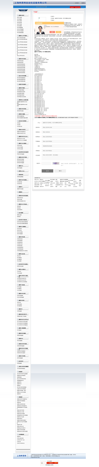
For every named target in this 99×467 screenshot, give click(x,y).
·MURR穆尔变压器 (20, 95)
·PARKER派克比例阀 (21, 67)
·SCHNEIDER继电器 (21, 368)
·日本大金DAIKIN (20, 438)
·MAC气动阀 (19, 17)
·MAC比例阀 (19, 20)
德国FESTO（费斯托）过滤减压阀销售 (58, 183)
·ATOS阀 (18, 124)
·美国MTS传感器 (20, 188)
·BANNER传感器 (20, 110)
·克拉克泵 (19, 207)
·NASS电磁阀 (19, 167)
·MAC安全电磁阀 (20, 30)
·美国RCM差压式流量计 (21, 420)
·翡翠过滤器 (19, 214)
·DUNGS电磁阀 (20, 295)
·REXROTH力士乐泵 (21, 138)
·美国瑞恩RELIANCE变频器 (22, 415)
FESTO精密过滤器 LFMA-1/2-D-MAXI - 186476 (52, 183)
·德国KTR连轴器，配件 (21, 390)
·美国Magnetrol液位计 (21, 427)
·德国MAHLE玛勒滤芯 (21, 375)
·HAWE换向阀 (19, 242)
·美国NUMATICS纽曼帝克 (22, 399)
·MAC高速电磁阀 (20, 32)
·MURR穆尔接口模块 (21, 91)
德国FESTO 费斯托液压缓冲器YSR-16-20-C (62, 183)
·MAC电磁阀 (19, 19)
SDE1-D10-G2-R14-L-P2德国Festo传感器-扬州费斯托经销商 (37, 183)
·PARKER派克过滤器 (21, 69)
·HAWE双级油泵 (20, 249)
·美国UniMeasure (20, 426)
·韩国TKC (19, 436)
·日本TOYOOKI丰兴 (20, 443)
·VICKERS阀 (19, 181)
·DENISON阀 (19, 199)
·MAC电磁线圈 (20, 27)
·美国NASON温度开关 (21, 131)
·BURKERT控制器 (20, 159)
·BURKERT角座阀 (20, 161)
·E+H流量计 (19, 330)
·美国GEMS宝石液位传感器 (22, 431)
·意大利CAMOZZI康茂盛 (21, 387)
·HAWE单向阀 (19, 239)
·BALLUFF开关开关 (20, 55)
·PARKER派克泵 (20, 62)
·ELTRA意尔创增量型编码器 (22, 223)
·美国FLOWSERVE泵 (21, 404)
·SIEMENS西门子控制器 (21, 316)
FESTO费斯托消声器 (53, 116)
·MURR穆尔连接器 (20, 93)
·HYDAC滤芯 (19, 145)
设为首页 (77, 2)
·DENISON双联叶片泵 (21, 201)
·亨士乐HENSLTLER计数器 (22, 321)
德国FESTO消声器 (45, 116)
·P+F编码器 (19, 288)
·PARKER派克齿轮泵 (21, 64)
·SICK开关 (19, 302)
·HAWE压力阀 (19, 244)
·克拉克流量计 (19, 209)
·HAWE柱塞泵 (19, 245)
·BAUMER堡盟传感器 (21, 81)
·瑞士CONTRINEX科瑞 (21, 378)
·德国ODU (19, 393)
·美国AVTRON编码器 (21, 400)
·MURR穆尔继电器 (20, 90)
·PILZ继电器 (19, 257)
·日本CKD (19, 441)
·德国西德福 (19, 377)
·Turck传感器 (19, 273)
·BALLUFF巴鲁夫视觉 (21, 37)
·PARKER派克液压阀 (21, 65)
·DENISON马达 (20, 197)
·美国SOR (19, 402)
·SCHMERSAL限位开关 (21, 278)
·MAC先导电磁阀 (20, 29)
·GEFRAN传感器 (20, 266)
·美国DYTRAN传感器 (21, 429)
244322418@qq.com (55, 456)
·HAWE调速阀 (19, 240)
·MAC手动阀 (19, 24)
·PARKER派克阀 (20, 60)
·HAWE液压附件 (20, 247)
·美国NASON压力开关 (21, 133)
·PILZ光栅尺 (19, 260)
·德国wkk (18, 385)
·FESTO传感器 (20, 232)
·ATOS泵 (18, 123)
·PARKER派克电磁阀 (21, 70)
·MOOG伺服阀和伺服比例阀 (22, 117)
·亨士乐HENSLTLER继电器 (22, 323)
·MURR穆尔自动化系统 (21, 96)
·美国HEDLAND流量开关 (22, 405)
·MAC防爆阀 (19, 25)
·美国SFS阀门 (19, 418)
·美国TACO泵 (19, 424)
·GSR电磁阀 (19, 311)
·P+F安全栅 (19, 290)
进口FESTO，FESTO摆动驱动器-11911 (75, 183)
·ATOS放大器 (19, 126)
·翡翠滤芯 (19, 216)
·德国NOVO (19, 383)
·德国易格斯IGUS (20, 380)
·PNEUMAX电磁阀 (20, 154)
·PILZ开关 (19, 255)
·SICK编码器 (19, 305)
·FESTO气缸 (19, 230)
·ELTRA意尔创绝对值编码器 (22, 221)
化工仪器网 (49, 461)
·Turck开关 (19, 271)
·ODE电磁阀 (19, 363)
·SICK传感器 (19, 304)
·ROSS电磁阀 (19, 340)
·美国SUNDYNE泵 (20, 410)
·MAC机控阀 (19, 22)
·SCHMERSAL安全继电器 (22, 281)
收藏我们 (83, 2)
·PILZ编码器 (19, 259)
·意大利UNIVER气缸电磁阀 (22, 373)
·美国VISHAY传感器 (21, 413)
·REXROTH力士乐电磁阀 (22, 140)
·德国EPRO (19, 382)
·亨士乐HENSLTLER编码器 (22, 324)
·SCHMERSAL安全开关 (21, 280)
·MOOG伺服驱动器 (20, 116)
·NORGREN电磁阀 (20, 345)
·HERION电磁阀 (20, 335)
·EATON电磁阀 (20, 358)
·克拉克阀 (19, 206)
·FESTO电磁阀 (20, 233)
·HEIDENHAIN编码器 (21, 351)
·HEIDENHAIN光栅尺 (21, 352)
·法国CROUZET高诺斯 (21, 388)
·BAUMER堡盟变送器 (21, 79)
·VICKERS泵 (19, 183)
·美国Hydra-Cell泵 (20, 411)
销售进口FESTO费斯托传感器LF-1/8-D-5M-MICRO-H (42, 183)
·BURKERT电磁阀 (20, 162)
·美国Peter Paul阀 (20, 416)
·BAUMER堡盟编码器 (21, 77)
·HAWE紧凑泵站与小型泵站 (22, 250)
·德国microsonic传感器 (21, 392)
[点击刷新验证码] (56, 163)
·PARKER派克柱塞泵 (21, 72)
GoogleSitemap (34, 457)
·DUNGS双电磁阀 (20, 297)
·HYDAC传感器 (20, 147)
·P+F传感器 (19, 286)
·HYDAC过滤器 (20, 148)
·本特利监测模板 (20, 176)
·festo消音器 (19, 228)
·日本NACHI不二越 (20, 439)
